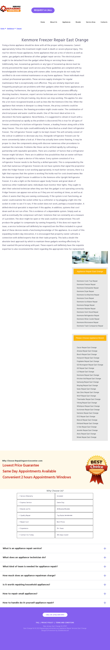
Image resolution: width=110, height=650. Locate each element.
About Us (53, 22)
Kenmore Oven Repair (85, 298)
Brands (78, 22)
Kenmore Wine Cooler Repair (88, 319)
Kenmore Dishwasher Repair (88, 288)
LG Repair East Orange (85, 371)
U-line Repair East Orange (87, 427)
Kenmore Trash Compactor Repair (90, 326)
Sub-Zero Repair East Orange (88, 392)
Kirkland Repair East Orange (87, 423)
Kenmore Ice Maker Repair (87, 301)
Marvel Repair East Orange (87, 420)
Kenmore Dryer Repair (85, 291)
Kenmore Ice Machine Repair (88, 294)
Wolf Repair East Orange (86, 395)
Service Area (90, 22)
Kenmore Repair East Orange (88, 375)
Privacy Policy (47, 622)
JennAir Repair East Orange (87, 430)
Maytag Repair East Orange (87, 385)
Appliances (66, 22)
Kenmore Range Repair (86, 305)
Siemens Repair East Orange (87, 413)
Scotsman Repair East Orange (88, 409)
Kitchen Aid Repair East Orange (89, 378)
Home (43, 22)
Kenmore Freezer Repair (86, 284)
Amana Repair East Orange (87, 351)
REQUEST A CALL (43, 10)
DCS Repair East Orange (86, 416)
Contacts (104, 22)
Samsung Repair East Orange (88, 382)
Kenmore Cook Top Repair (87, 281)
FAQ (37, 622)
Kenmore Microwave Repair (87, 322)
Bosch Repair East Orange (87, 354)
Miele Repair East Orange (86, 437)
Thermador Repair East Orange (88, 399)
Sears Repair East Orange (86, 389)
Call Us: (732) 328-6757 (55, 615)
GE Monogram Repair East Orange (90, 364)
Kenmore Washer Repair (86, 308)
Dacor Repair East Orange (87, 347)
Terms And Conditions (65, 622)
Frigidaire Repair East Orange (88, 361)
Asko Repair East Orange (86, 433)
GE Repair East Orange (85, 368)
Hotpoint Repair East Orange (88, 358)
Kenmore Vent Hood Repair (87, 312)
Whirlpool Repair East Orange (88, 406)
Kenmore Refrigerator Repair (88, 315)
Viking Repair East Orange (87, 402)
